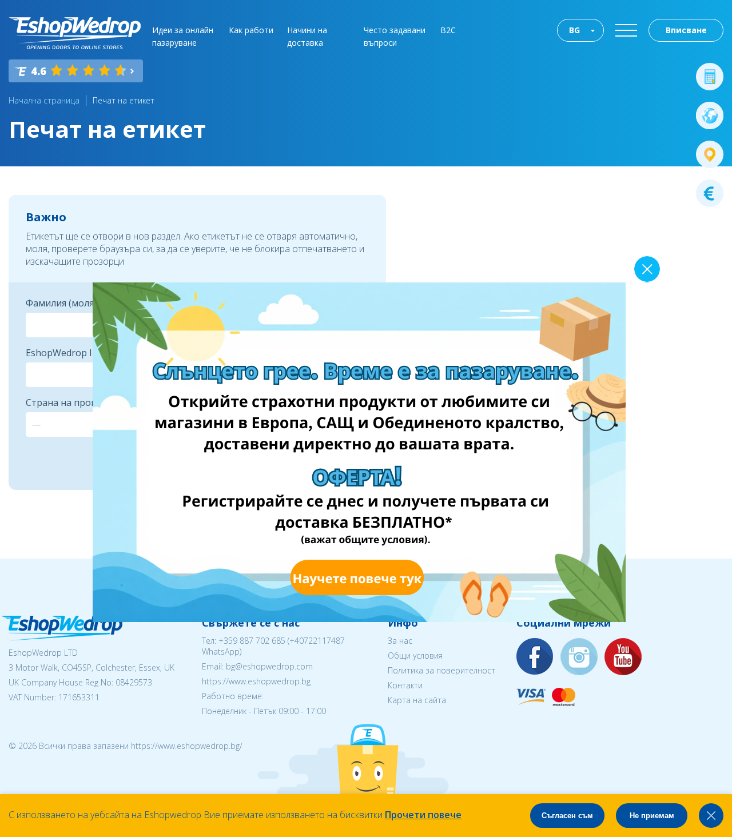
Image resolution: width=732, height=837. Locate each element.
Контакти (405, 685)
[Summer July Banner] (359, 618)
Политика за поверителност (441, 670)
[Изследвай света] (709, 115)
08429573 (134, 682)
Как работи (251, 30)
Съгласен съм (567, 815)
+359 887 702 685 (251, 640)
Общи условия (415, 655)
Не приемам (652, 815)
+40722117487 (317, 640)
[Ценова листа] (709, 193)
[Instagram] (579, 657)
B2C (448, 30)
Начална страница (44, 100)
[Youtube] (623, 657)
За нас (400, 640)
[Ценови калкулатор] (709, 76)
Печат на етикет (123, 100)
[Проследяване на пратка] (709, 154)
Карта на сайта (417, 700)
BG (574, 30)
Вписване (686, 30)
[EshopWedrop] (75, 33)
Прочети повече (423, 814)
